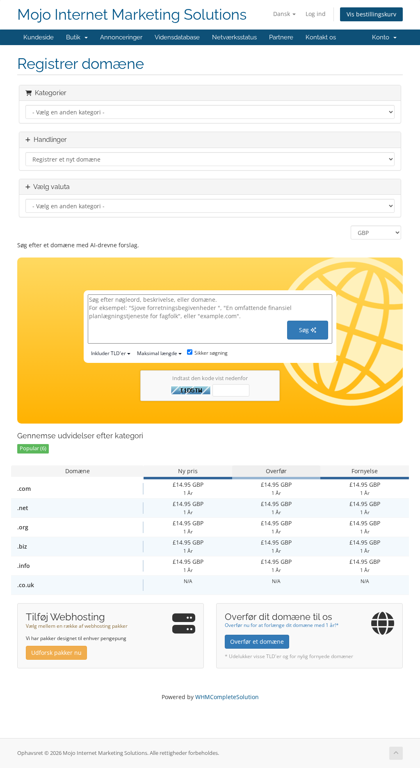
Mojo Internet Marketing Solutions (132, 14)
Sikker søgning (211, 352)
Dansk (282, 14)
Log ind (316, 14)
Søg (304, 330)
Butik (75, 37)
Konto (382, 37)
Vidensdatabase (177, 37)
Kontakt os (321, 37)
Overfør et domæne (257, 641)
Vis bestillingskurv (371, 14)
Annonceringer (121, 37)
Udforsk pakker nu (56, 652)
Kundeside (38, 37)
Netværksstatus (234, 37)
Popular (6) (33, 448)
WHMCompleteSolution (227, 697)
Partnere (281, 37)
